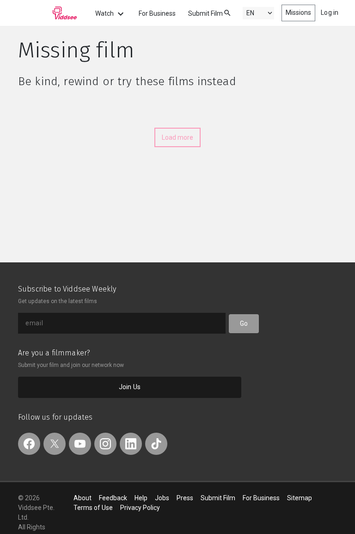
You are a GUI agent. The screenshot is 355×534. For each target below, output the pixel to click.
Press (185, 498)
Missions (299, 12)
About (82, 498)
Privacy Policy (140, 507)
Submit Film (205, 13)
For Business (157, 13)
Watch (105, 13)
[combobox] (219, 12)
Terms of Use (93, 507)
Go (244, 323)
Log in (329, 12)
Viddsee (47, 12)
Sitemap (299, 498)
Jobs (162, 498)
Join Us (130, 387)
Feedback (113, 498)
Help (141, 498)
